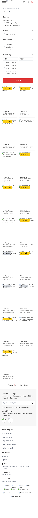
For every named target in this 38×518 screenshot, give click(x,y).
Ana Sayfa (4, 12)
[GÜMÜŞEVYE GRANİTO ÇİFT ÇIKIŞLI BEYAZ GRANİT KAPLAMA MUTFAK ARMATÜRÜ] (9, 361)
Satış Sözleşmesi (7, 441)
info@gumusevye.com (9, 481)
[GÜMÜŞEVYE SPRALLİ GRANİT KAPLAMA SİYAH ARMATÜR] (9, 295)
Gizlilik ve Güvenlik (7, 448)
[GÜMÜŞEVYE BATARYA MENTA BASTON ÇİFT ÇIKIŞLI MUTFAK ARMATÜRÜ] (9, 328)
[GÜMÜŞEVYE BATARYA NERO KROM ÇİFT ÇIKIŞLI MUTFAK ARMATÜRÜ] (27, 328)
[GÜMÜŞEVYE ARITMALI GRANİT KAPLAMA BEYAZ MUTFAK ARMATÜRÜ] (9, 229)
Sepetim (4, 460)
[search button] (32, 8)
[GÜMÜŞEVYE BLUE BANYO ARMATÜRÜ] (9, 196)
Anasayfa (5, 456)
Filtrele (18, 80)
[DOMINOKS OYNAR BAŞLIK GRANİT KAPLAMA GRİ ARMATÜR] (27, 98)
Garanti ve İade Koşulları (9, 444)
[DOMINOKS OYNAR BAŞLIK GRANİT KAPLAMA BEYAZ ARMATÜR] (9, 163)
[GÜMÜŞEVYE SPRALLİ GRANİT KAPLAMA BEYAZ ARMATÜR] (27, 262)
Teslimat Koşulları (7, 433)
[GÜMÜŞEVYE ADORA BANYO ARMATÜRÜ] (27, 163)
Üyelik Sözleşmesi (7, 437)
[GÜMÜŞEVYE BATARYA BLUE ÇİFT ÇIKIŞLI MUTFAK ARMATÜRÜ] (27, 295)
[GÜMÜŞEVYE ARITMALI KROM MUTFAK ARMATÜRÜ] (27, 229)
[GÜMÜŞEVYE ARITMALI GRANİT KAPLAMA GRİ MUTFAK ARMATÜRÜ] (9, 131)
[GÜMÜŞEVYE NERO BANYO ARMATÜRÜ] (27, 196)
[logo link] (13, 2)
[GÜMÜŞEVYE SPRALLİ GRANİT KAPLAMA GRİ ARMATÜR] (9, 98)
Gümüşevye (6, 111)
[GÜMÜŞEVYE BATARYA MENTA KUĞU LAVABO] (27, 131)
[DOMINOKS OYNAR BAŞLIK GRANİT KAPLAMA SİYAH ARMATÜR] (9, 262)
